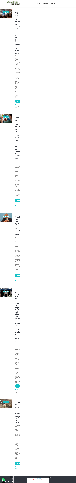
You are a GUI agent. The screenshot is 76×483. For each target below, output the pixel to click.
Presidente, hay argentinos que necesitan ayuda (17, 226)
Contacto (45, 3)
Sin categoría (6, 12)
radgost (16, 107)
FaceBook (53, 3)
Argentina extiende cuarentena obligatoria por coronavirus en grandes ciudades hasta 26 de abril (17, 33)
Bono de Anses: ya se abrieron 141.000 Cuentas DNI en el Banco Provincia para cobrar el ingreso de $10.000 (17, 140)
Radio (38, 3)
